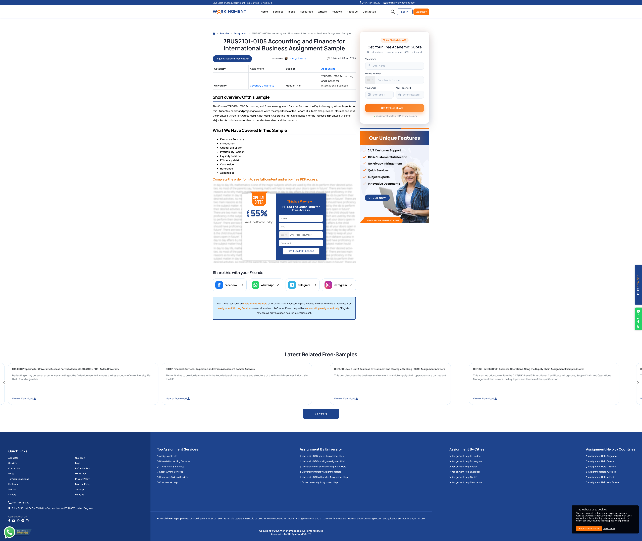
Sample (12, 494)
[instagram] (27, 520)
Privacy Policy (82, 478)
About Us (352, 11)
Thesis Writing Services (171, 466)
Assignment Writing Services (235, 308)
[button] (392, 11)
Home (264, 11)
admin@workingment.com (401, 2)
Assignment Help (168, 456)
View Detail (609, 528)
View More (321, 413)
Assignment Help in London (466, 456)
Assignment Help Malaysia (602, 466)
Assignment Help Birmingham (467, 461)
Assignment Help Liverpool (466, 471)
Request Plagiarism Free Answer (232, 58)
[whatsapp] (18, 520)
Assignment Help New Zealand (604, 482)
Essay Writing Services (171, 471)
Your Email (370, 87)
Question (80, 457)
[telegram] (22, 520)
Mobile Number (373, 73)
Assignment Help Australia (602, 471)
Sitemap (79, 489)
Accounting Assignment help (323, 308)
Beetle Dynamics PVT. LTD (297, 533)
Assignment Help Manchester (467, 482)
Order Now (421, 11)
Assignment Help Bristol (464, 466)
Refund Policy (82, 468)
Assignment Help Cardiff (464, 477)
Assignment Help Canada (601, 461)
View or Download (81, 398)
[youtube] (13, 520)
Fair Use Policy (82, 484)
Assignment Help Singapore (602, 456)
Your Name (370, 58)
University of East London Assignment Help (325, 477)
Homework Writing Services (173, 477)
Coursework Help (168, 482)
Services (278, 11)
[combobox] (284, 235)
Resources (306, 11)
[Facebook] (9, 520)
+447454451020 (371, 2)
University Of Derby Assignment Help (321, 471)
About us (13, 457)
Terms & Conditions (18, 478)
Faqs (77, 463)
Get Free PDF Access (301, 251)
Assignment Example (255, 303)
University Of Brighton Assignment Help (323, 456)
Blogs (291, 11)
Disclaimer (80, 473)
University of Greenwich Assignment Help (324, 466)
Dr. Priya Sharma (297, 58)
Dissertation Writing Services (174, 461)
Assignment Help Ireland (601, 477)
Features (13, 484)
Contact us (369, 11)
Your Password (403, 87)
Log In (404, 11)
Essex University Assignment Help (320, 482)
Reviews (337, 11)
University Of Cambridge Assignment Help (324, 461)
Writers (322, 11)
